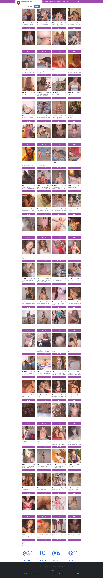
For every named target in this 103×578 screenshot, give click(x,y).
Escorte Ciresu (26, 556)
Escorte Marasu (41, 556)
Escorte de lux (63, 573)
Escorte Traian (70, 550)
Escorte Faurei (26, 559)
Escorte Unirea (70, 554)
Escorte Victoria (70, 556)
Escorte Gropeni (41, 552)
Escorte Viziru (70, 559)
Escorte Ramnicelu (56, 550)
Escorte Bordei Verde (28, 551)
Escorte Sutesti (55, 560)
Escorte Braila (26, 552)
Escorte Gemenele (41, 550)
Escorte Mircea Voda (42, 559)
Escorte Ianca (40, 553)
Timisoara (51, 1)
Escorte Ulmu (69, 553)
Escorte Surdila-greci (57, 559)
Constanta (59, 1)
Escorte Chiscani (27, 554)
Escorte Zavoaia (70, 560)
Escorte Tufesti (70, 552)
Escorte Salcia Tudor (56, 553)
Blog (42, 1)
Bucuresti (46, 1)
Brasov (64, 1)
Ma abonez (37, 6)
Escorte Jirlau (41, 555)
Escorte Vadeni (70, 555)
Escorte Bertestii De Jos (28, 550)
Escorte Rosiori (56, 552)
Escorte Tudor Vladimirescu (72, 551)
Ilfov (67, 1)
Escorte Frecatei (27, 560)
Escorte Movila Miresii (42, 560)
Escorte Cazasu (27, 553)
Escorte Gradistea (41, 551)
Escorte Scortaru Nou (57, 554)
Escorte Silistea (56, 555)
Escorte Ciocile (27, 555)
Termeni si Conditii (57, 573)
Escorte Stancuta (56, 556)
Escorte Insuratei (41, 554)
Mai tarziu (30, 6)
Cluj (55, 1)
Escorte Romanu (56, 551)
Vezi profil (28, 28)
